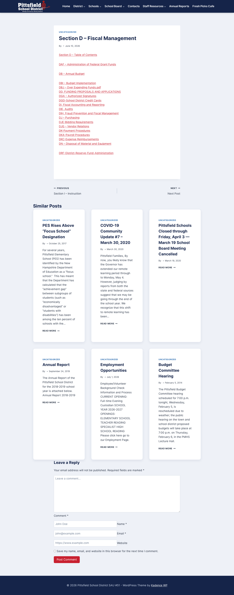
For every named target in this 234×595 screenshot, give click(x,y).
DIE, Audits (66, 109)
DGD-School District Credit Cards (80, 100)
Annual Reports (179, 6)
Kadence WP (159, 585)
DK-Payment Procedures (74, 130)
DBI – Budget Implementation (77, 83)
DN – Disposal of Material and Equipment (85, 143)
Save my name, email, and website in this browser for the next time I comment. (107, 551)
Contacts (134, 6)
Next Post (174, 191)
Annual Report (56, 364)
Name (122, 524)
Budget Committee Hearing (169, 370)
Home (66, 6)
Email (121, 533)
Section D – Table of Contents (78, 54)
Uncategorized (68, 32)
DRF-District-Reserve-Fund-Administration (86, 153)
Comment (61, 515)
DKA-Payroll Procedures (74, 135)
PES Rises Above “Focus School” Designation (58, 231)
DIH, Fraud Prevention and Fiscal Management (89, 113)
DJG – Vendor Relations (74, 126)
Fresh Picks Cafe (203, 6)
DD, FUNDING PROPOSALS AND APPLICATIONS (90, 91)
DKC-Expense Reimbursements (79, 139)
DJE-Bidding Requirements (76, 122)
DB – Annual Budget (72, 73)
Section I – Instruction (67, 191)
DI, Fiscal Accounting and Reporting (81, 104)
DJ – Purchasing (69, 117)
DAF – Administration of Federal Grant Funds (87, 64)
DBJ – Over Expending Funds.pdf (80, 87)
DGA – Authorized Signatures (77, 96)
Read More (51, 330)
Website (122, 542)
